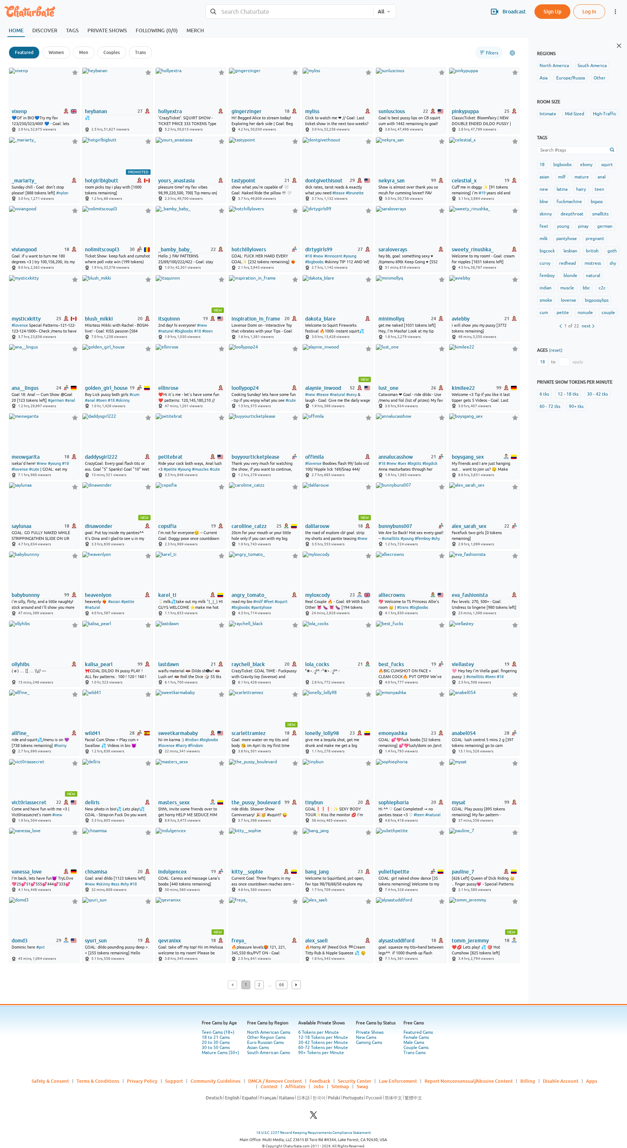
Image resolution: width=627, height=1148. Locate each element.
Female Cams (416, 1037)
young (563, 226)
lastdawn (168, 664)
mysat (459, 802)
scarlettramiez (248, 733)
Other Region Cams (266, 1037)
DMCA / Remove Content (275, 1081)
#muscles (200, 469)
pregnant (595, 238)
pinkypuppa (465, 111)
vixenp (19, 111)
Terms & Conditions (98, 1081)
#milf (258, 601)
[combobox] (289, 11)
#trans (403, 607)
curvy (545, 263)
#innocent (333, 256)
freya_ (238, 940)
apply (578, 361)
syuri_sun (96, 940)
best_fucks (391, 664)
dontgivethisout (324, 180)
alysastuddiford (396, 940)
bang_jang (317, 872)
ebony (586, 164)
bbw (544, 201)
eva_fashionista (470, 595)
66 (281, 984)
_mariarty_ (24, 180)
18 (542, 164)
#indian (191, 740)
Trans (140, 52)
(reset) (555, 350)
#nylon (62, 193)
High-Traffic (604, 113)
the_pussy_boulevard (255, 802)
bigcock (547, 250)
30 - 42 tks (597, 394)
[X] (313, 1117)
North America (554, 65)
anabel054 (464, 733)
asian (544, 176)
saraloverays (392, 249)
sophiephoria (393, 802)
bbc (586, 287)
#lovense (20, 325)
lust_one (388, 388)
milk (544, 238)
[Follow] (75, 72)
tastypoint (243, 180)
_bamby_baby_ (175, 249)
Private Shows (370, 1032)
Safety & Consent (50, 1081)
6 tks (544, 394)
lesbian (570, 250)
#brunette (355, 193)
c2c (602, 287)
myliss (312, 111)
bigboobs (562, 164)
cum (544, 312)
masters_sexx (173, 802)
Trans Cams (414, 1052)
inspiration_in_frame (255, 319)
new (544, 189)
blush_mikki (99, 319)
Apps (591, 1081)
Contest (269, 1086)
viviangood (24, 249)
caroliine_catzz (249, 526)
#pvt (40, 947)
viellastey (463, 664)
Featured (24, 52)
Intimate (548, 113)
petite (563, 312)
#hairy (181, 745)
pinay (583, 226)
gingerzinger (246, 111)
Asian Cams (258, 1047)
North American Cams (268, 1032)
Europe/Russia (570, 77)
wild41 (93, 733)
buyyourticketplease (255, 457)
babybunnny (26, 595)
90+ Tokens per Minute (321, 1052)
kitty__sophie (247, 872)
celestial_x (464, 180)
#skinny (123, 400)
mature (581, 176)
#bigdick (430, 463)
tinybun (314, 802)
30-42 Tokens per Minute (323, 1042)
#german (56, 400)
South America (592, 65)
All (381, 12)
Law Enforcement (398, 1081)
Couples (111, 52)
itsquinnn (169, 319)
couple (608, 312)
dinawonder (98, 526)
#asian (114, 601)
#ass (115, 884)
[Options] (512, 53)
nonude (585, 312)
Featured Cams (418, 1032)
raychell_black (248, 664)
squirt (607, 164)
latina (562, 189)
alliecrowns (391, 595)
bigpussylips (596, 300)
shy (613, 263)
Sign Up (552, 11)
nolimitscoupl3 (102, 249)
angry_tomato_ (249, 595)
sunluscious (391, 111)
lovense (568, 300)
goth (612, 250)
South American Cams (268, 1052)
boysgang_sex (468, 457)
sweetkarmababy (178, 733)
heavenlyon (98, 595)
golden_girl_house (106, 388)
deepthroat (572, 213)
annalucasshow (395, 457)
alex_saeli (316, 940)
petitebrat (170, 457)
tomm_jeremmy (470, 940)
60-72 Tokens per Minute (323, 1047)
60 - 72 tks (550, 406)
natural (593, 275)
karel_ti (167, 595)
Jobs (318, 1086)
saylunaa (21, 526)
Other (600, 77)
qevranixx (169, 940)
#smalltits (390, 538)
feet (544, 226)
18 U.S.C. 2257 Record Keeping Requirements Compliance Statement (313, 1133)
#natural (165, 331)
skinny (546, 213)
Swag (362, 1086)
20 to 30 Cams (216, 1042)
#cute (291, 400)
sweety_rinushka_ (472, 249)
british (592, 250)
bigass (597, 201)
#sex (402, 463)
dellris (92, 802)
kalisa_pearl (98, 664)
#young (349, 256)
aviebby (461, 319)
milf (562, 176)
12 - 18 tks (568, 394)
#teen (207, 331)
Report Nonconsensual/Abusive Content (469, 1081)
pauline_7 (463, 872)
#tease (338, 193)
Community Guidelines (215, 1081)
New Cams (366, 1037)
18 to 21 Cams (216, 1037)
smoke (546, 300)
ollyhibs (20, 664)
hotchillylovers (248, 249)
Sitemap (340, 1086)
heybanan (96, 111)
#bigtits (414, 463)
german (604, 226)
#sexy (351, 394)
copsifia (167, 526)
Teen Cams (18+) (218, 1032)
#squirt (281, 601)
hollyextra (170, 111)
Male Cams (413, 1042)
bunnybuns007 (395, 526)
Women (56, 52)
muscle (567, 287)
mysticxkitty (26, 319)
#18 (308, 256)
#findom (195, 745)
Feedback (320, 1081)
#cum (134, 394)
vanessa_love (27, 872)
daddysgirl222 (101, 457)
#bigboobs (314, 262)
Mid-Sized (574, 113)
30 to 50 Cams (216, 1047)
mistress (593, 263)
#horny (60, 745)
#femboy (422, 538)
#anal (70, 400)
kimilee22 (463, 388)
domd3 (20, 940)
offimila (314, 457)
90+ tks (576, 406)
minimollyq (391, 319)
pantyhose (566, 238)
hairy (581, 189)
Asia (544, 77)
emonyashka (392, 733)
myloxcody (317, 595)
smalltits (600, 213)
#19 (482, 193)
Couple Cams (416, 1047)
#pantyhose (261, 607)
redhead (567, 263)
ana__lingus (25, 388)
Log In (589, 11)
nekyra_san (391, 180)
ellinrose (168, 388)
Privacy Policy (142, 1081)
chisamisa (96, 872)
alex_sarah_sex (469, 526)
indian (546, 287)
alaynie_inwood (323, 388)
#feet (269, 601)
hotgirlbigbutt (101, 180)
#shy (435, 538)
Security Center (354, 1081)
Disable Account (560, 1081)
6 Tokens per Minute (318, 1032)
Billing (527, 1081)
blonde (570, 275)
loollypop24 (245, 388)
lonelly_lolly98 (322, 733)
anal (602, 176)
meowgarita (26, 457)
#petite (170, 469)
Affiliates (295, 1086)
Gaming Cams (369, 1042)
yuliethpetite (393, 872)
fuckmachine (569, 201)
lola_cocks (317, 664)
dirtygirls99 (318, 249)
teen (599, 189)
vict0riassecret (29, 802)
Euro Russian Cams (265, 1042)
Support (174, 1081)
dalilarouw (317, 526)
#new (318, 256)
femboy (547, 275)
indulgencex (172, 872)
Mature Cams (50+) (220, 1052)
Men (83, 52)
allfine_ (20, 733)
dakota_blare (320, 319)
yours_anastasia (176, 180)
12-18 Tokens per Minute (323, 1037)
